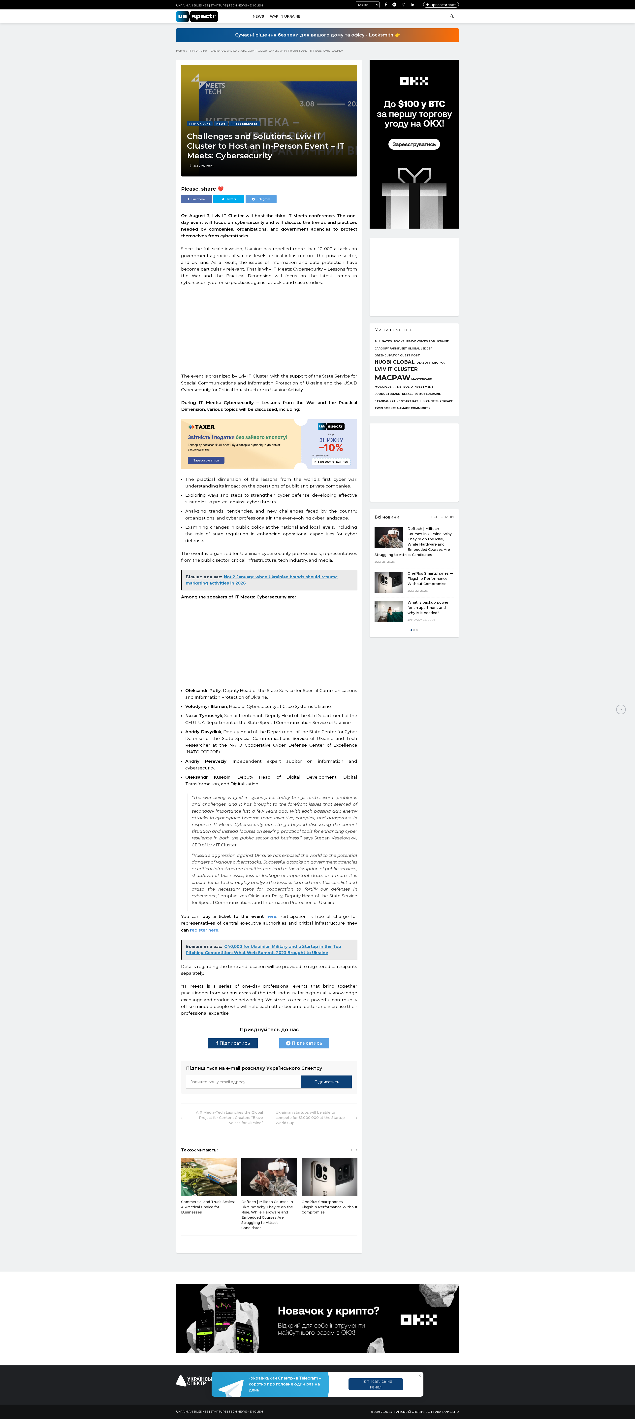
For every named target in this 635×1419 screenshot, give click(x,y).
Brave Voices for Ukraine (427, 341)
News (258, 16)
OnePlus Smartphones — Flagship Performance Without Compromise (329, 1207)
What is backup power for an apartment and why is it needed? (428, 607)
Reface (407, 394)
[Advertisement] (269, 327)
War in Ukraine (285, 16)
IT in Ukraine (198, 50)
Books (399, 341)
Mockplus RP (385, 387)
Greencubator (387, 355)
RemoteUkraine (428, 394)
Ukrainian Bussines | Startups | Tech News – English (219, 5)
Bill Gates (383, 341)
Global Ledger (420, 348)
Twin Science (385, 408)
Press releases (244, 123)
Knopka (438, 363)
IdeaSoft (423, 363)
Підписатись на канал (375, 1384)
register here (203, 930)
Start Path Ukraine (418, 401)
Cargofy (382, 348)
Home (180, 50)
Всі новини (442, 517)
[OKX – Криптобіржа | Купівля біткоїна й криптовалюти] (414, 227)
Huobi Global (395, 362)
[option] (209, 1189)
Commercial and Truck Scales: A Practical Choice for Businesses (208, 1207)
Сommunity (420, 408)
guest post (410, 355)
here (271, 916)
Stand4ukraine (387, 401)
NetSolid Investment (415, 387)
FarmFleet (398, 348)
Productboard (387, 394)
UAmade (403, 408)
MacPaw (393, 377)
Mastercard (421, 379)
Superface (444, 401)
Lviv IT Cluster (396, 369)
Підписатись (234, 1043)
